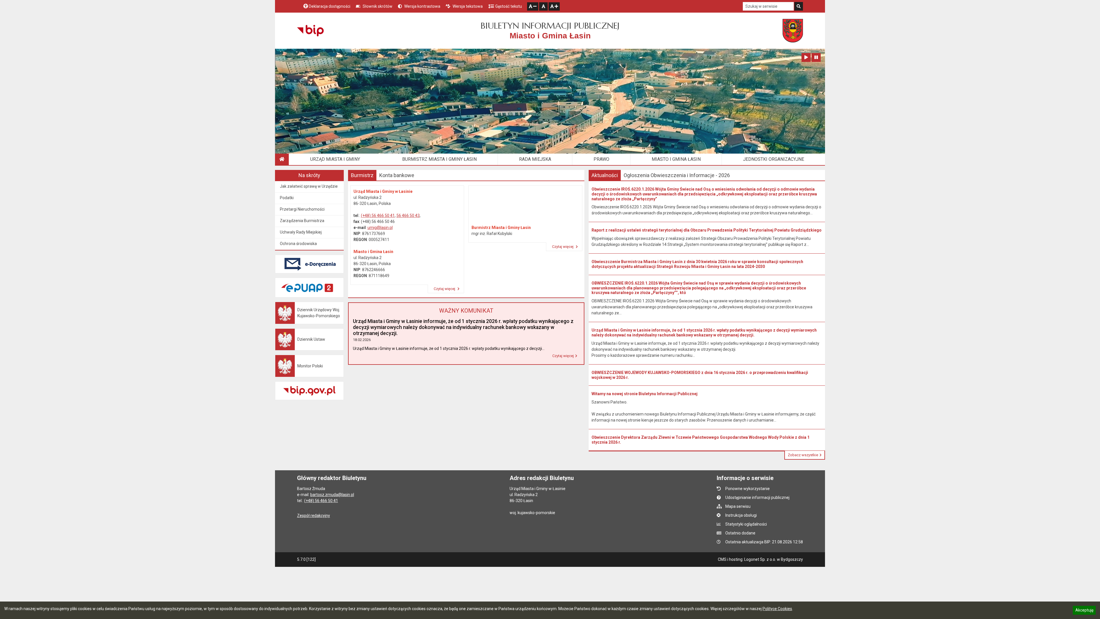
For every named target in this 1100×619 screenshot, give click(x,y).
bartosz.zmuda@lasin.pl (332, 494)
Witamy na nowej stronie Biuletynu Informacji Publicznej (645, 393)
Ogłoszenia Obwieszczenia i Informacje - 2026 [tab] (677, 175)
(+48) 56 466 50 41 (378, 215)
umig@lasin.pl (380, 227)
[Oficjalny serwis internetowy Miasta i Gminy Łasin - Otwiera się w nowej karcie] (793, 30)
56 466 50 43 (408, 215)
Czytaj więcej (445, 289)
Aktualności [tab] (605, 175)
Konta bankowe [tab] (396, 175)
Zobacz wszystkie (803, 455)
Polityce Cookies (777, 608)
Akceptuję (1084, 611)
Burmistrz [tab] (362, 175)
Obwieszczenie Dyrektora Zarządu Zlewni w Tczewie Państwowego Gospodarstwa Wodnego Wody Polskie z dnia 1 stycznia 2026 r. (701, 439)
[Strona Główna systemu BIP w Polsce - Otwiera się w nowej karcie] (310, 30)
